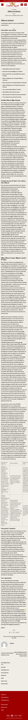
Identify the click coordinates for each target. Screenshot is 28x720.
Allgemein (14, 9)
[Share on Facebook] (11, 632)
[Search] (22, 4)
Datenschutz (4, 683)
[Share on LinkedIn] (18, 632)
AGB (2, 678)
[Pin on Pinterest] (16, 632)
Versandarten (4, 672)
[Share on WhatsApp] (9, 632)
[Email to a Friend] (14, 632)
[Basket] (25, 4)
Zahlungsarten (5, 670)
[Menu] (2, 4)
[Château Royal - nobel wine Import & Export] (12, 4)
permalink (14, 637)
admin (21, 15)
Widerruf (3, 675)
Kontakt (3, 667)
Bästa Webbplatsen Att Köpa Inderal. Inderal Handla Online (20, 653)
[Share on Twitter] (13, 632)
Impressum (4, 681)
